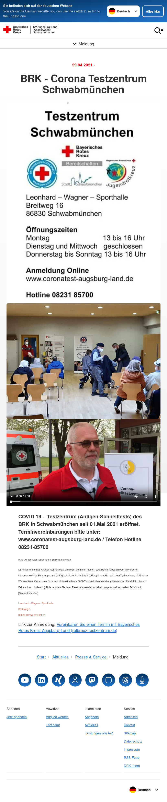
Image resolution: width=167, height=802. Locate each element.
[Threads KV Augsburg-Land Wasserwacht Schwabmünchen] (125, 680)
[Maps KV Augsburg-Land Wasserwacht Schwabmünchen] (75, 680)
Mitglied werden (57, 716)
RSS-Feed (131, 757)
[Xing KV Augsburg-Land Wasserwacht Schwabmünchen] (58, 680)
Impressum (132, 749)
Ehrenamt (53, 725)
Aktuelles (91, 725)
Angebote (92, 716)
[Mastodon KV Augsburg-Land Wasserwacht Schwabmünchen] (91, 680)
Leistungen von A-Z (99, 733)
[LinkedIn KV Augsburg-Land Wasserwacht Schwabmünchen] (41, 680)
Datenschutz (133, 741)
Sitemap (130, 733)
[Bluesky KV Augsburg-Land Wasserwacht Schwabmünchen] (108, 680)
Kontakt (129, 725)
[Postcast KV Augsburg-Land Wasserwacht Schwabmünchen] (142, 680)
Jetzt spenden (17, 716)
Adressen (131, 716)
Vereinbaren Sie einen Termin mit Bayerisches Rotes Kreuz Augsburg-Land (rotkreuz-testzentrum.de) (79, 627)
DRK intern (132, 765)
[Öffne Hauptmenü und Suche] (159, 30)
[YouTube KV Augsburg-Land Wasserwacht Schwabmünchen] (24, 680)
